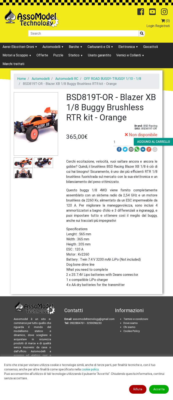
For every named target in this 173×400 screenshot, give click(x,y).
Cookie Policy (131, 331)
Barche (74, 47)
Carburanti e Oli (99, 47)
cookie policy (90, 369)
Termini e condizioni (135, 319)
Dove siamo (130, 323)
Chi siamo (129, 327)
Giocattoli (150, 47)
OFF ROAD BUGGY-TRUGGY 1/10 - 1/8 (112, 79)
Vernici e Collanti (129, 55)
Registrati (162, 26)
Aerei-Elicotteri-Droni (19, 47)
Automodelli (51, 47)
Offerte (42, 55)
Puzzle (58, 55)
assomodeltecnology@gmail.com (94, 319)
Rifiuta (137, 389)
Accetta (159, 389)
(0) (167, 21)
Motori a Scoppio (16, 55)
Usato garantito (99, 55)
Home (21, 79)
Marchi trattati (13, 64)
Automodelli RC (66, 79)
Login (150, 26)
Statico (74, 55)
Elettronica (127, 47)
